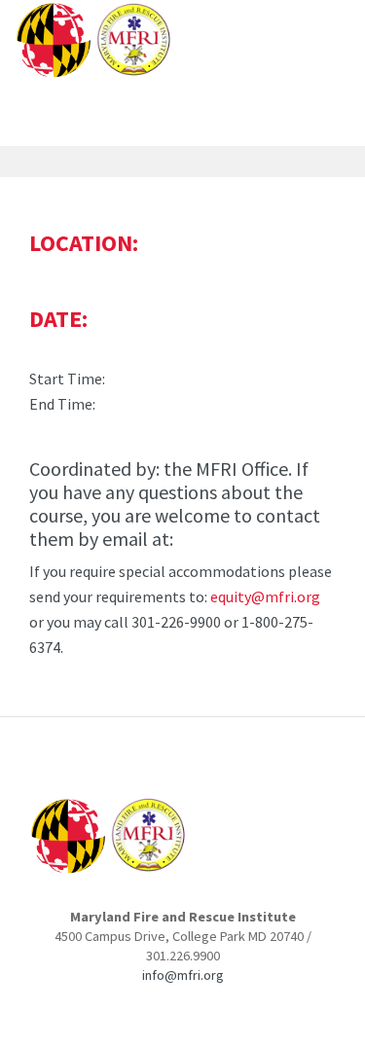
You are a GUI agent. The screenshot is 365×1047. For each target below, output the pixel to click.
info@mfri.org (183, 975)
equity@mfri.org (265, 596)
